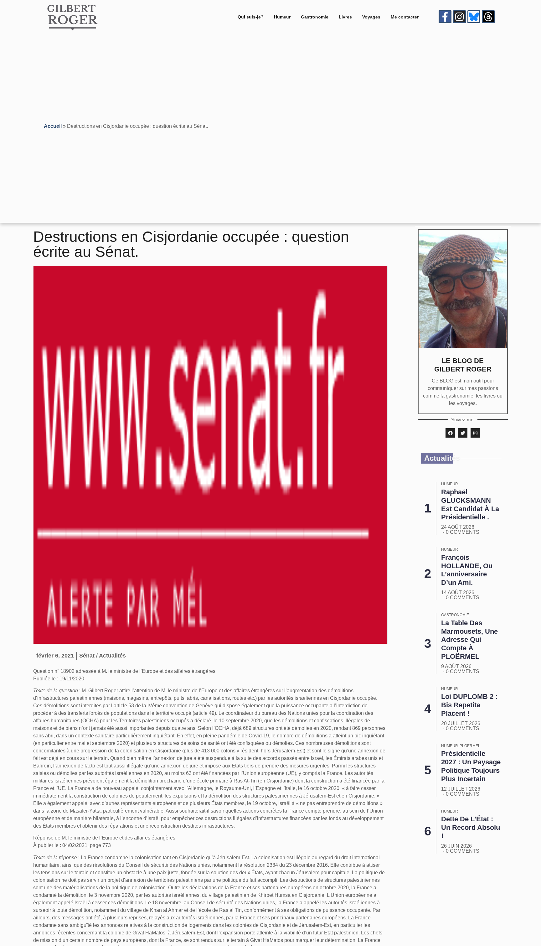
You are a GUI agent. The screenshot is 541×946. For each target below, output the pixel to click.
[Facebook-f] (445, 16)
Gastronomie (314, 16)
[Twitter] (462, 433)
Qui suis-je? (251, 16)
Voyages (371, 16)
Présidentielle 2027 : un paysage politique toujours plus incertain (471, 766)
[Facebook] (450, 433)
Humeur (282, 16)
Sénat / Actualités (102, 655)
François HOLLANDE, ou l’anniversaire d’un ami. (466, 570)
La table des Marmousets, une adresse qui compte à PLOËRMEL (469, 640)
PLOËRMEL (470, 746)
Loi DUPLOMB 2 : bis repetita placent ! (469, 705)
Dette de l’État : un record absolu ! (470, 827)
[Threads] (488, 16)
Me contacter (405, 16)
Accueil (53, 126)
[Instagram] (459, 16)
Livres (345, 16)
